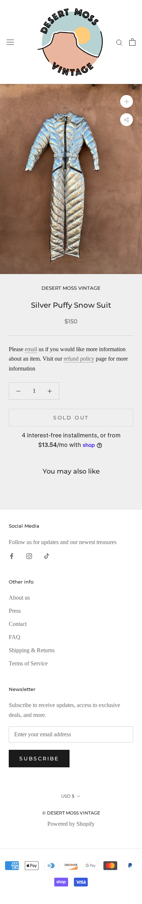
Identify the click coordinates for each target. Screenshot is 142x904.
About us (19, 598)
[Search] (119, 42)
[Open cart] (132, 42)
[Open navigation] (10, 42)
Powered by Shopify (71, 824)
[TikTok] (47, 556)
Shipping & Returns (32, 650)
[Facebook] (12, 556)
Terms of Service (28, 663)
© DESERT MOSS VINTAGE (71, 813)
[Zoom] (126, 101)
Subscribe (39, 758)
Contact (18, 624)
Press (15, 611)
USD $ (67, 796)
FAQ (14, 637)
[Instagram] (29, 556)
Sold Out (71, 417)
